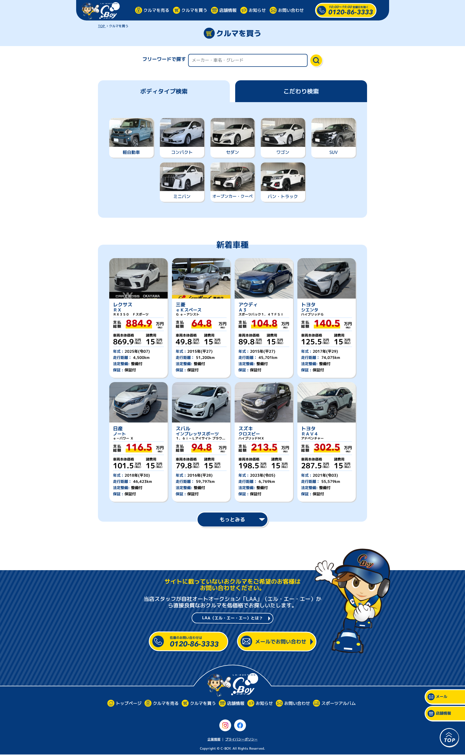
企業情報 (213, 739)
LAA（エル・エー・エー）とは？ (232, 618)
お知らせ (257, 10)
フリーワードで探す (164, 59)
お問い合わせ (291, 10)
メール (441, 696)
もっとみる (232, 519)
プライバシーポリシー (241, 739)
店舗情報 (228, 10)
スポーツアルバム (338, 703)
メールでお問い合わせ (280, 641)
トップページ (128, 703)
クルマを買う (194, 10)
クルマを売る (156, 10)
